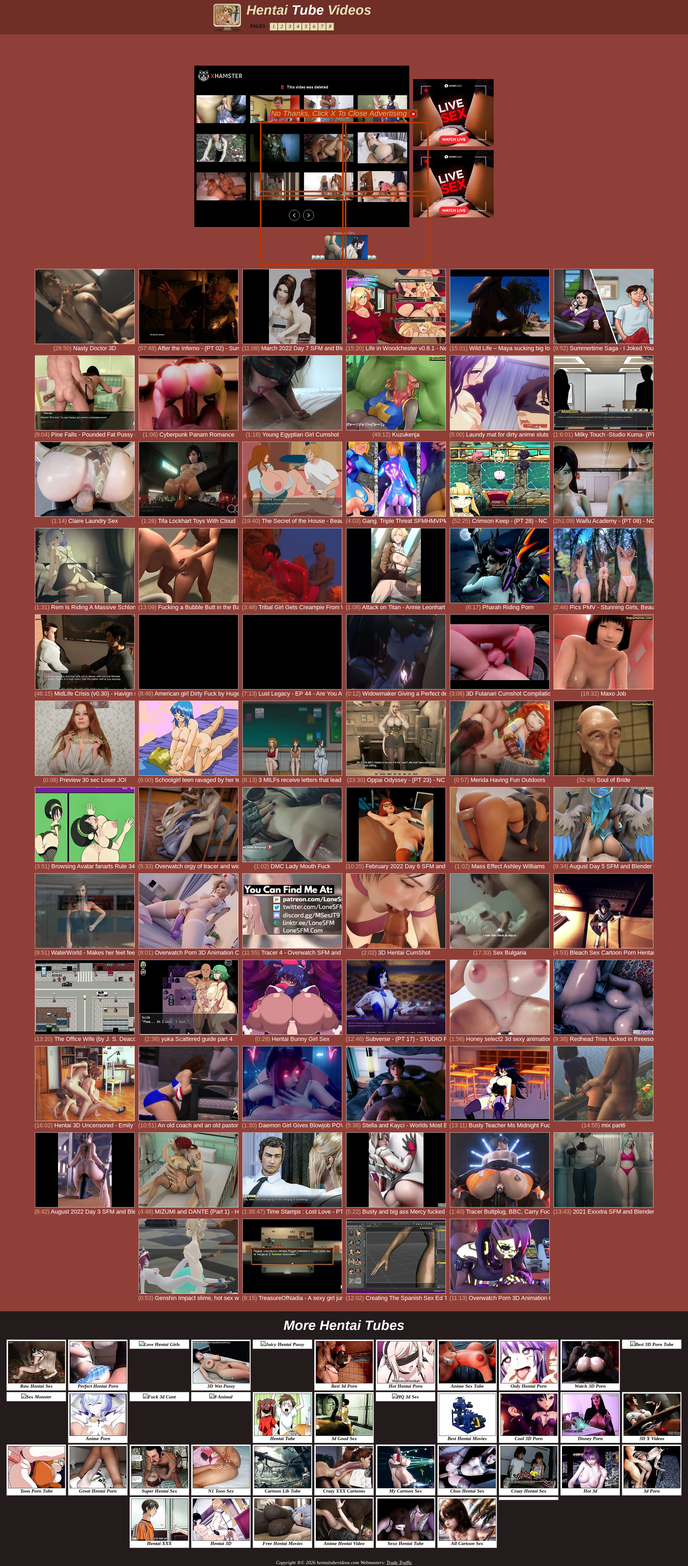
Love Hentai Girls (162, 1344)
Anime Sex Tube (467, 1386)
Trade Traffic (399, 1562)
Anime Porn (98, 1438)
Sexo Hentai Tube (406, 1543)
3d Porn (652, 1491)
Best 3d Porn (344, 1386)
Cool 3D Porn (529, 1438)
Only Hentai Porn (529, 1386)
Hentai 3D (220, 1543)
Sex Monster (38, 1397)
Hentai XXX (159, 1543)
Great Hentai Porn (98, 1491)
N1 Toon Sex (221, 1491)
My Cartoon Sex (405, 1491)
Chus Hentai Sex (467, 1491)
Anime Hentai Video (344, 1543)
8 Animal (223, 1397)
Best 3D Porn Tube (654, 1344)
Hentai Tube (282, 1438)
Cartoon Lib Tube (282, 1491)
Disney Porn (590, 1438)
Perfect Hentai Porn (98, 1386)
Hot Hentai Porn (405, 1386)
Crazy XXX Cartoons (344, 1491)
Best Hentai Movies (467, 1438)
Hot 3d (590, 1491)
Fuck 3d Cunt (162, 1397)
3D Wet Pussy (221, 1386)
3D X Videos (651, 1438)
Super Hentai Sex (159, 1491)
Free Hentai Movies (283, 1543)
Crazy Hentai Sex (528, 1491)
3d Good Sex (344, 1438)
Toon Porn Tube (36, 1491)
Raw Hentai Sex (36, 1386)
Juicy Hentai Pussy (285, 1344)
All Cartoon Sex (467, 1543)
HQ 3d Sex (408, 1397)
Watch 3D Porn (590, 1386)
